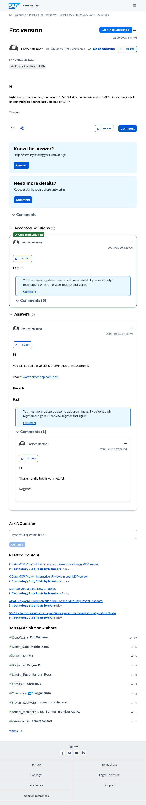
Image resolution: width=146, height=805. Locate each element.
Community (31, 5)
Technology (66, 15)
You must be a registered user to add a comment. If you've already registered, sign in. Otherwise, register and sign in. (67, 282)
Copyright (36, 775)
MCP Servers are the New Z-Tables (32, 588)
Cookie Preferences (36, 795)
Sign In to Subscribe (115, 29)
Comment (128, 128)
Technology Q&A (84, 15)
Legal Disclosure (109, 775)
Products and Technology (42, 15)
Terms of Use (109, 764)
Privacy (36, 764)
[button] (121, 49)
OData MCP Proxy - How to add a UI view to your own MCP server (53, 564)
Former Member (32, 48)
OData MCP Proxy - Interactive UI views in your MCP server (48, 576)
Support (109, 785)
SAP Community (17, 15)
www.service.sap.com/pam (41, 377)
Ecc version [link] (103, 15)
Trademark (36, 785)
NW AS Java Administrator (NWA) (28, 66)
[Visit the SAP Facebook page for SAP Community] (62, 753)
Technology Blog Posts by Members (36, 568)
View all (14, 731)
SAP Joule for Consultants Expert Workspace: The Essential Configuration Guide (62, 613)
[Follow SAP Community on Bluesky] (69, 753)
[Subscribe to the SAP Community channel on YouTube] (76, 753)
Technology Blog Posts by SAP (33, 605)
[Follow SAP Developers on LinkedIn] (83, 753)
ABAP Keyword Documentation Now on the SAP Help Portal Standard (56, 601)
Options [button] (134, 30)
